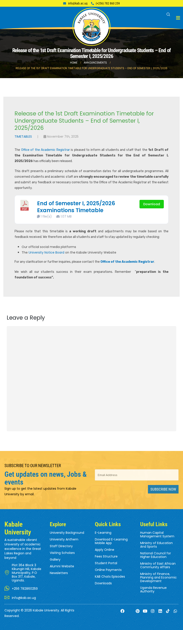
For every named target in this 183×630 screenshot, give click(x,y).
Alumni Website (62, 566)
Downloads (103, 583)
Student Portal (106, 563)
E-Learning (103, 532)
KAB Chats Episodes (110, 576)
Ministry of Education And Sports (156, 545)
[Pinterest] (137, 611)
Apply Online (104, 549)
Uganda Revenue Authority (153, 589)
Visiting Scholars (62, 553)
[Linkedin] (160, 611)
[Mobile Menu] (178, 18)
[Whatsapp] (175, 611)
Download (151, 204)
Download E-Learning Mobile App (111, 541)
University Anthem (64, 539)
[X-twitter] (130, 611)
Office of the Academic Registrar (45, 150)
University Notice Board (46, 252)
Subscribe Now (163, 489)
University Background (67, 532)
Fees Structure (106, 556)
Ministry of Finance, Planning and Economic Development (158, 577)
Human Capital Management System (157, 534)
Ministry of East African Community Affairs (158, 565)
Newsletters (59, 573)
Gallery (55, 559)
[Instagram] (153, 611)
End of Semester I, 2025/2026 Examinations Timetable (76, 207)
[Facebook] (122, 611)
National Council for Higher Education (155, 555)
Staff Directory (61, 546)
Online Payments (108, 570)
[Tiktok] (167, 611)
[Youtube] (145, 611)
